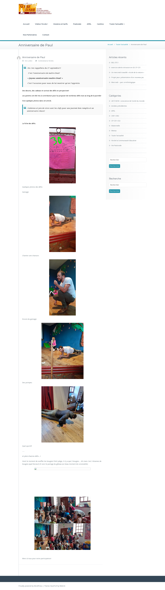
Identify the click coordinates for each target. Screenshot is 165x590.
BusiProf (53, 586)
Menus (114, 131)
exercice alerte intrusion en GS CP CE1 (126, 68)
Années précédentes (119, 106)
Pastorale (77, 24)
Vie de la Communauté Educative (123, 141)
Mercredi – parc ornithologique (123, 82)
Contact (45, 35)
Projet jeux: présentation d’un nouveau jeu (127, 77)
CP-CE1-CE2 (115, 121)
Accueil (26, 24)
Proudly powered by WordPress (30, 586)
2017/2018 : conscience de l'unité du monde (127, 101)
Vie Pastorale (116, 145)
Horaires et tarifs (60, 24)
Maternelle (115, 126)
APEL (89, 24)
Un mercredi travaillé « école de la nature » (127, 72)
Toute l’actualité (116, 24)
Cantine (100, 24)
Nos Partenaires (30, 35)
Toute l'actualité (122, 44)
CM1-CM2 (115, 116)
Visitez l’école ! (41, 24)
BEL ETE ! (114, 63)
